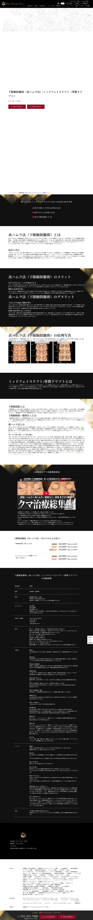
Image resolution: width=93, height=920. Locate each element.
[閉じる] (64, 442)
